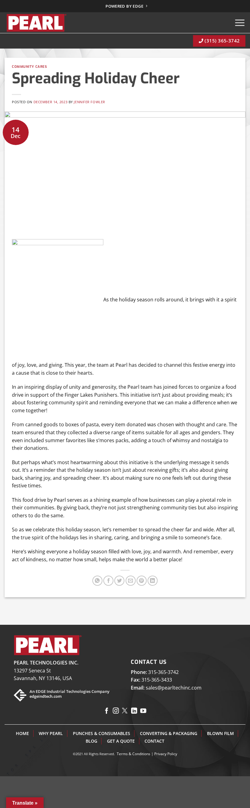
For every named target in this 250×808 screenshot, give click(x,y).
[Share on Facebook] (108, 581)
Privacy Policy (165, 753)
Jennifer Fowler (89, 102)
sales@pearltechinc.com (174, 687)
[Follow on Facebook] (107, 711)
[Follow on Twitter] (125, 711)
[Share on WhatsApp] (97, 581)
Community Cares (29, 66)
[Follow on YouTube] (143, 711)
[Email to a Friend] (131, 581)
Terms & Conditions (133, 753)
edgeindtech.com (46, 696)
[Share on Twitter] (119, 581)
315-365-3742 (163, 672)
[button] (239, 23)
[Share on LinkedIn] (153, 581)
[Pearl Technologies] (36, 22)
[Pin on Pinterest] (142, 581)
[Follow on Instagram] (116, 711)
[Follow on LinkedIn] (134, 711)
